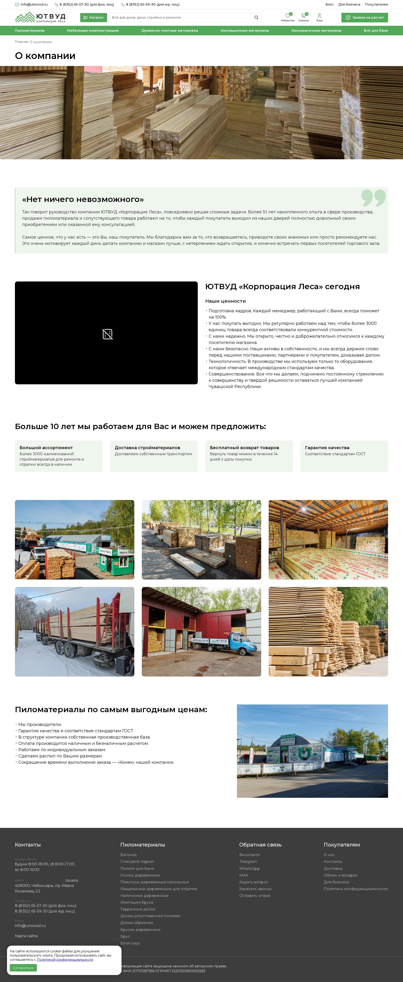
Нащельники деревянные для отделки (158, 889)
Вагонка (128, 855)
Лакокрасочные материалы (316, 31)
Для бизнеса (349, 5)
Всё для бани (376, 31)
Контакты (333, 861)
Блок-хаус (130, 943)
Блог (330, 5)
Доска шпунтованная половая (150, 916)
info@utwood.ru (30, 925)
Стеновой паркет (137, 861)
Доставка (333, 868)
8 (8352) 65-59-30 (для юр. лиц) (152, 5)
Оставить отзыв (254, 895)
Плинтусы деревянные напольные (154, 882)
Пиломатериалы (30, 31)
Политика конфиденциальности (356, 889)
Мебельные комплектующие (93, 31)
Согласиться (23, 968)
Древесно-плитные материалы (169, 31)
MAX (243, 875)
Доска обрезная (136, 922)
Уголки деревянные (140, 875)
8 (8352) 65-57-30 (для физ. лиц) (87, 5)
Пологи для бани (137, 868)
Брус (125, 936)
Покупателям (376, 5)
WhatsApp (249, 868)
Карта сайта (26, 936)
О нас (329, 855)
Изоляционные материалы (245, 31)
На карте (72, 880)
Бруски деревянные (140, 929)
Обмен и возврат (341, 875)
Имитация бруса (136, 902)
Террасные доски (137, 909)
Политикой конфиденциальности (65, 960)
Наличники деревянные (144, 895)
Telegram (248, 861)
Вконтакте (249, 855)
